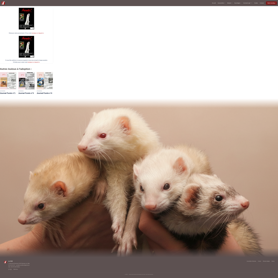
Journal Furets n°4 (44, 93)
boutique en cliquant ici (38, 33)
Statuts (273, 261)
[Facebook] (9, 269)
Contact (262, 3)
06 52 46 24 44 (11, 265)
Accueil (214, 3)
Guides (256, 3)
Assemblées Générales (251, 261)
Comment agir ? (247, 3)
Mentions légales (266, 261)
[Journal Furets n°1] (8, 80)
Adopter (229, 3)
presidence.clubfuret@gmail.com (23, 265)
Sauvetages (237, 3)
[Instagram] (10, 269)
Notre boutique (271, 3)
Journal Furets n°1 (7, 93)
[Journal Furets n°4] (45, 80)
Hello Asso (15, 269)
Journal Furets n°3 (26, 93)
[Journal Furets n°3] (26, 80)
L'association (221, 3)
